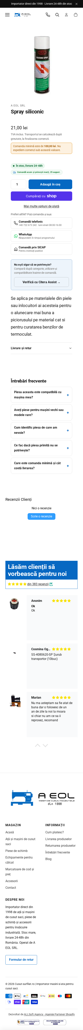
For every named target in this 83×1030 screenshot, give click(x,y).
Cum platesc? (54, 832)
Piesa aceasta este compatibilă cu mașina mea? (37, 394)
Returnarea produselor (60, 845)
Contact (10, 887)
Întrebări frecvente (57, 852)
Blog (48, 859)
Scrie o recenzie (41, 516)
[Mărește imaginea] (41, 65)
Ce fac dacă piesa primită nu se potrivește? (36, 447)
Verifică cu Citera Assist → (41, 282)
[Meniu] (7, 14)
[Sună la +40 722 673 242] (48, 14)
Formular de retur (21, 959)
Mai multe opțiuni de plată (41, 206)
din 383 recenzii (38, 584)
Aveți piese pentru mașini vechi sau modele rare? (39, 412)
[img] (17, 584)
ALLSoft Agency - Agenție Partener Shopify (49, 1014)
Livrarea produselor (58, 839)
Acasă (9, 832)
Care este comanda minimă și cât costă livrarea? (37, 465)
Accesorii (11, 881)
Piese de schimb (16, 851)
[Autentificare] (66, 14)
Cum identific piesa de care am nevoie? (35, 430)
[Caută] (57, 14)
